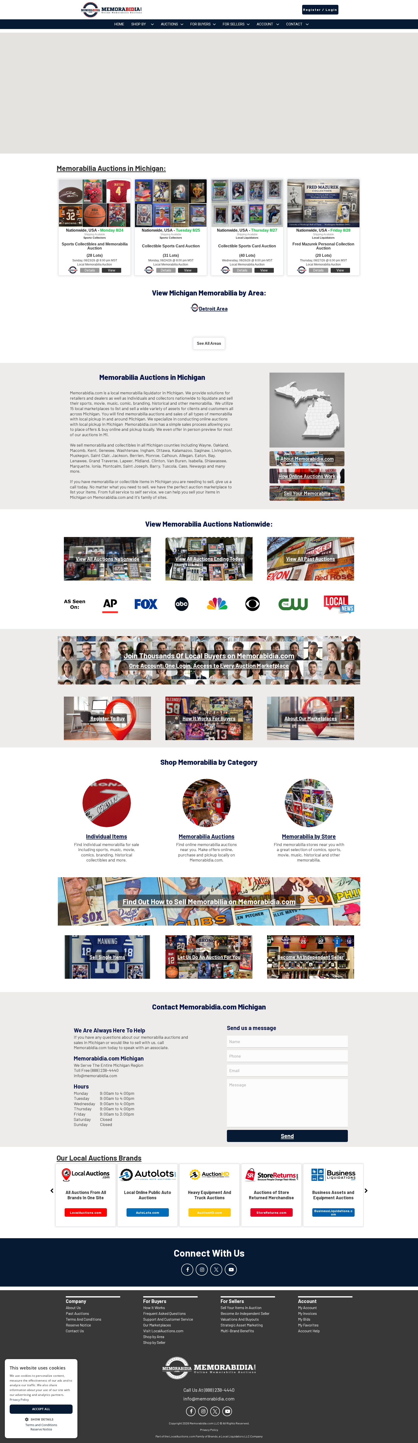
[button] (41, 1419)
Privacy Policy (19, 1400)
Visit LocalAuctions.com (163, 1330)
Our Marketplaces (157, 1325)
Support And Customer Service (168, 1319)
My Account (307, 1307)
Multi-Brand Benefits (237, 1330)
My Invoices (307, 1313)
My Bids (304, 1319)
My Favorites (308, 1325)
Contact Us (75, 1330)
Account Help (309, 1330)
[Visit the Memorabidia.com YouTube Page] (231, 1270)
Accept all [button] (41, 1409)
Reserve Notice (78, 1325)
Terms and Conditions (41, 1425)
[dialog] (41, 1398)
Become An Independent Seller (245, 1313)
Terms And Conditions (83, 1319)
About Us (73, 1307)
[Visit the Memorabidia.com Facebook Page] (187, 1270)
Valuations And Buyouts (240, 1319)
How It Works (154, 1307)
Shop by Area (153, 1336)
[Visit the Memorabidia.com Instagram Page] (202, 1270)
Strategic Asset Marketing (242, 1325)
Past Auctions (77, 1313)
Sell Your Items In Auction (241, 1307)
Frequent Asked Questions (164, 1313)
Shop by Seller (154, 1342)
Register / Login (320, 9)
